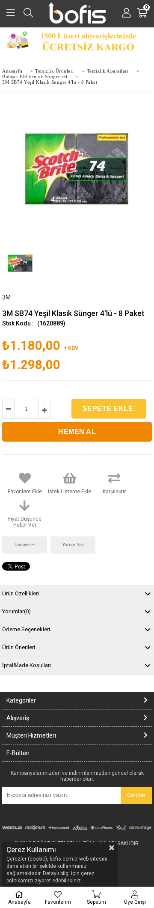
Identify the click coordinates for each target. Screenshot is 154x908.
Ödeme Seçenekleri (26, 629)
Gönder (136, 795)
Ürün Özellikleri (20, 593)
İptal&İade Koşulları (26, 665)
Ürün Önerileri (18, 647)
